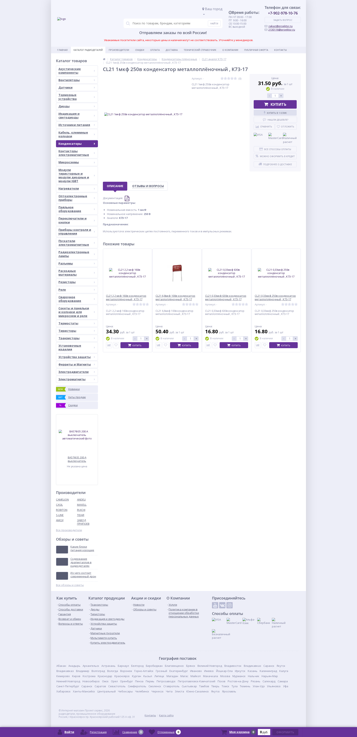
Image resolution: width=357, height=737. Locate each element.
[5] (235, 79)
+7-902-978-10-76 (283, 13)
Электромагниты (72, 379)
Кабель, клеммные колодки (73, 134)
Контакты (280, 49)
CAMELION (62, 499)
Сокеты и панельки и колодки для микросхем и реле (73, 312)
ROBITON (61, 510)
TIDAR (80, 515)
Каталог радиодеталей (88, 49)
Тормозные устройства (67, 97)
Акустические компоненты (69, 71)
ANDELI (81, 499)
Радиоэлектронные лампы (73, 254)
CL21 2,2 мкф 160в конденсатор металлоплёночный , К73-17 (126, 297)
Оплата (155, 49)
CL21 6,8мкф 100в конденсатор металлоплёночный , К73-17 (175, 297)
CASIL (59, 505)
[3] (228, 79)
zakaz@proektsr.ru (280, 26)
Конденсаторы (70, 144)
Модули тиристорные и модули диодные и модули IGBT (73, 175)
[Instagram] (229, 605)
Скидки (139, 49)
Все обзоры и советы (70, 585)
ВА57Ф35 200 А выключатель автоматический (77, 459)
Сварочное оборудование (69, 299)
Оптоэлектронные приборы (72, 198)
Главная (62, 49)
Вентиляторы (69, 80)
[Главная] (104, 59)
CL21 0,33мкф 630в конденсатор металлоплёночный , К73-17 (225, 297)
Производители (119, 49)
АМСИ (59, 520)
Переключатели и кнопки (72, 220)
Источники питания (74, 125)
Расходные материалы (67, 273)
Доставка (172, 49)
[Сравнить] (109, 345)
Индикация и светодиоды (69, 115)
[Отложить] (116, 345)
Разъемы (65, 263)
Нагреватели (68, 188)
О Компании (230, 49)
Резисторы (67, 282)
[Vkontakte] (222, 605)
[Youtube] (215, 605)
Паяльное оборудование (69, 209)
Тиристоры (67, 331)
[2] (225, 79)
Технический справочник (200, 49)
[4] (232, 79)
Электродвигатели (73, 372)
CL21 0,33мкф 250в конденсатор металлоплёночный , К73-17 (275, 297)
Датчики (65, 87)
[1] (222, 79)
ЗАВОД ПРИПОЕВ (83, 522)
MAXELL (82, 505)
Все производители (69, 530)
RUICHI (81, 510)
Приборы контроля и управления (74, 231)
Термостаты (68, 323)
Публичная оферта (256, 49)
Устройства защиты (74, 357)
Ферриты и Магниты (74, 364)
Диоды (64, 106)
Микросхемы (68, 162)
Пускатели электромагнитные (73, 243)
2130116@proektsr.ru (281, 29)
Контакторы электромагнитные (73, 153)
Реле (62, 290)
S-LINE (60, 515)
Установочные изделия (69, 347)
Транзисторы (69, 338)
